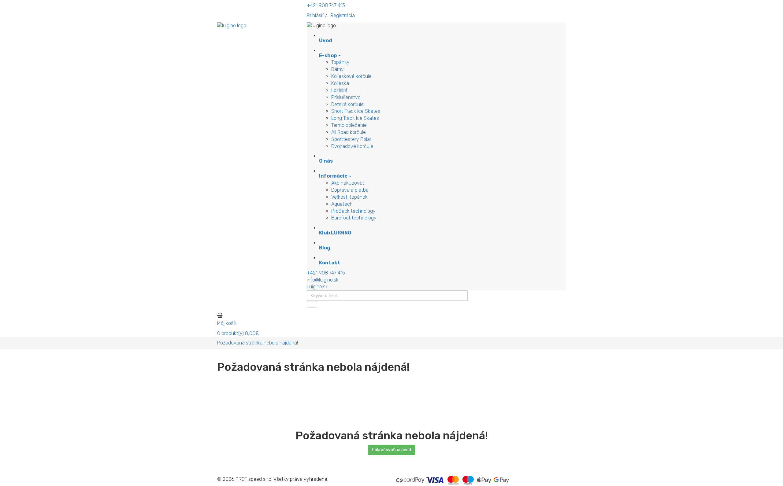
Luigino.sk (317, 286)
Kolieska (340, 83)
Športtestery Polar (351, 139)
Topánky (340, 62)
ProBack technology (353, 211)
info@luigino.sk (323, 280)
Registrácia (342, 15)
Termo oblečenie (349, 125)
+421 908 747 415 (326, 5)
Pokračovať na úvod (391, 449)
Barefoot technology (354, 218)
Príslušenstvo (346, 97)
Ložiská (339, 90)
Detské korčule (347, 104)
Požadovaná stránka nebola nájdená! (257, 343)
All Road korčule (348, 132)
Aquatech (342, 204)
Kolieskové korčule (351, 76)
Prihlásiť (315, 15)
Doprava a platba (350, 190)
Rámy (337, 69)
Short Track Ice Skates (355, 111)
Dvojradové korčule (352, 146)
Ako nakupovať (347, 183)
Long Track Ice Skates (355, 118)
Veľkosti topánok (349, 197)
